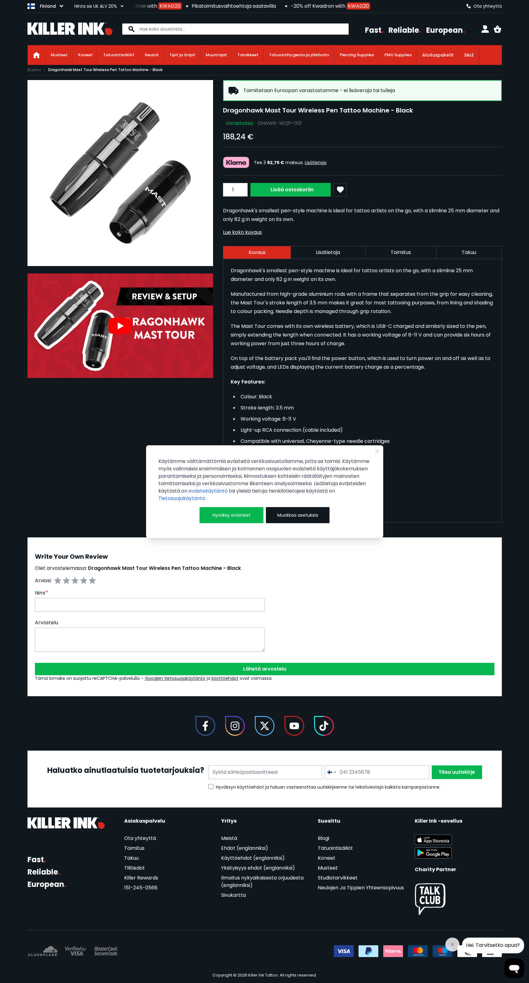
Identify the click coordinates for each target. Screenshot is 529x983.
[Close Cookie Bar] (377, 451)
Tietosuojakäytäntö (182, 498)
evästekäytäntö (209, 490)
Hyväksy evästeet (231, 515)
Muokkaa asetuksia (297, 515)
